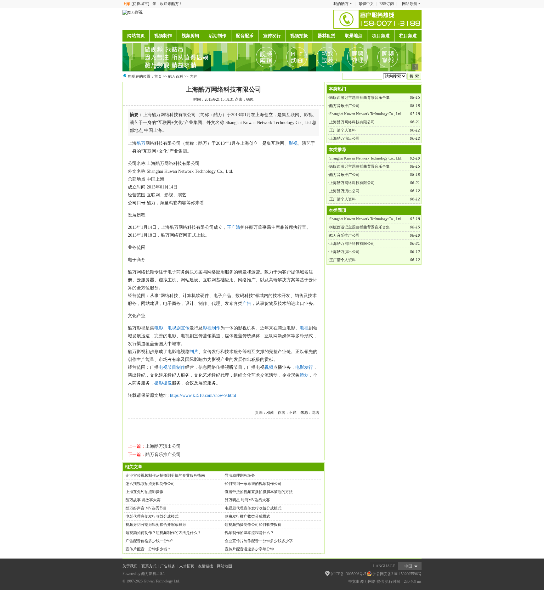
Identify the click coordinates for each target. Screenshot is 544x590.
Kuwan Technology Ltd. (162, 581)
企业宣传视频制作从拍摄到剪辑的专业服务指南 (165, 475)
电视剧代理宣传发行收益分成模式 (253, 508)
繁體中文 (366, 4)
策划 (304, 375)
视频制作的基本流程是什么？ (249, 533)
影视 (293, 143)
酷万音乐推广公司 (163, 454)
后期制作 (217, 35)
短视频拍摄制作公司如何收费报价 (253, 524)
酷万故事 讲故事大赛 (143, 500)
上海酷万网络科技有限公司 (223, 89)
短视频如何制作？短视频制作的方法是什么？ (163, 533)
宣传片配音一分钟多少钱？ (148, 549)
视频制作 (163, 35)
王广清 (233, 227)
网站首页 (136, 35)
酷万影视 (148, 573)
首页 (158, 76)
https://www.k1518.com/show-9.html (203, 395)
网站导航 (409, 4)
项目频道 (381, 35)
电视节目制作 (172, 367)
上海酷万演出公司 (163, 446)
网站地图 (224, 566)
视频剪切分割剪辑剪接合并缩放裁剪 (156, 524)
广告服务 (167, 566)
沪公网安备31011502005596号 (397, 574)
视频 (268, 367)
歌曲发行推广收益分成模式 (247, 516)
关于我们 (130, 566)
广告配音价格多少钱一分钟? (149, 541)
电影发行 (304, 367)
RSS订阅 (386, 4)
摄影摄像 (163, 383)
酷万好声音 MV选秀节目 (146, 508)
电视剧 (174, 328)
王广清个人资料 (342, 130)
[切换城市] (140, 4)
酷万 (141, 143)
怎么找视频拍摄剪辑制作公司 (150, 483)
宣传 (185, 328)
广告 (246, 303)
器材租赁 (326, 35)
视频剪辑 (190, 35)
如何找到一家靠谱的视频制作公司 (253, 483)
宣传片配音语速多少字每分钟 (249, 549)
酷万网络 (368, 581)
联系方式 (148, 566)
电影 (158, 328)
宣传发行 (272, 35)
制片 (194, 351)
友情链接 (205, 566)
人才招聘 (186, 566)
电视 (304, 328)
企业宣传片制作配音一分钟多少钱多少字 (259, 541)
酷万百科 (175, 76)
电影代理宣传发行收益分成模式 (152, 516)
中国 (408, 566)
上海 (126, 4)
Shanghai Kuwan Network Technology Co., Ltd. (365, 114)
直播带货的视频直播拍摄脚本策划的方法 (259, 492)
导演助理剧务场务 (240, 475)
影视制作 (211, 328)
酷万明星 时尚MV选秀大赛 (247, 500)
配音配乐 (244, 35)
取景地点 (353, 35)
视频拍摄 (299, 35)
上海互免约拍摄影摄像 (144, 492)
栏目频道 (408, 35)
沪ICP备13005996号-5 (348, 574)
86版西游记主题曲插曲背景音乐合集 (359, 97)
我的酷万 (340, 4)
